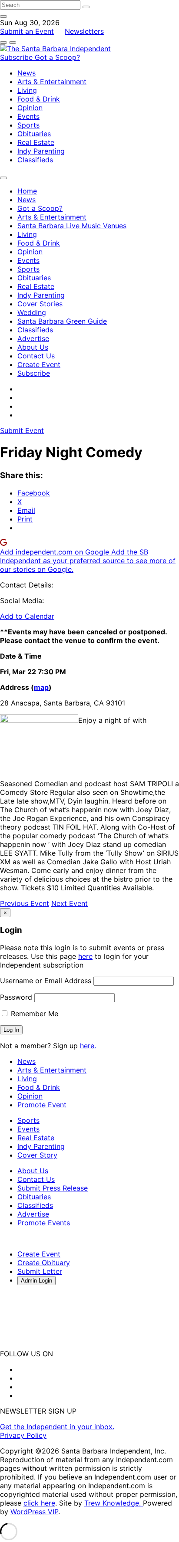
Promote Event (41, 1104)
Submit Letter (39, 1271)
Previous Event (24, 903)
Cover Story (37, 1155)
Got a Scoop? (57, 57)
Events (28, 116)
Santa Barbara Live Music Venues (71, 225)
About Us (32, 347)
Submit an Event (27, 31)
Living (27, 90)
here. (88, 1045)
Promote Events (43, 1222)
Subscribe (17, 57)
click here (39, 1503)
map (41, 687)
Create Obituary (43, 1262)
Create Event (38, 364)
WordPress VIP (34, 1511)
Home (27, 191)
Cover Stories (40, 303)
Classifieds (35, 159)
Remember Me (33, 1013)
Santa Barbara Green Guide (62, 321)
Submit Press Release (52, 1188)
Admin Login (36, 1280)
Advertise (33, 338)
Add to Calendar (27, 616)
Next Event (69, 903)
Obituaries (34, 133)
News (26, 73)
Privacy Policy (23, 1435)
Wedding (31, 312)
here (85, 956)
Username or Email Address (45, 980)
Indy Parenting (41, 151)
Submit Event (22, 430)
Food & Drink (38, 99)
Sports (28, 125)
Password (16, 997)
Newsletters (84, 31)
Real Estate (35, 142)
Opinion (30, 107)
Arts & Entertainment (51, 81)
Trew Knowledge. (113, 1503)
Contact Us (36, 355)
